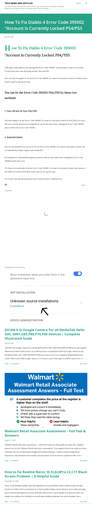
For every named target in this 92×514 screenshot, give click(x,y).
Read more (83, 364)
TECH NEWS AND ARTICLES (19, 3)
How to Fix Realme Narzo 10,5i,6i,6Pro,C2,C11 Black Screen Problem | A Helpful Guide (46, 474)
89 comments (15, 364)
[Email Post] (6, 185)
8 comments (14, 461)
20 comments (15, 501)
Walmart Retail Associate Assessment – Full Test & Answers (45, 433)
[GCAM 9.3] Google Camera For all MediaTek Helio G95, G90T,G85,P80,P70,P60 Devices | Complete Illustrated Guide (45, 334)
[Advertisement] (46, 251)
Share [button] (83, 185)
